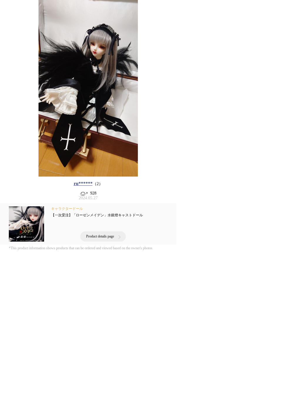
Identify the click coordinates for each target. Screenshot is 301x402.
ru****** (83, 183)
